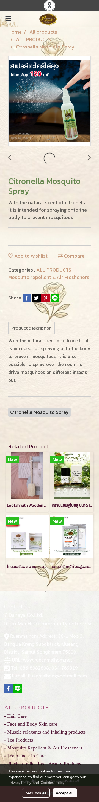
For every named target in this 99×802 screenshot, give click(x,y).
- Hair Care (15, 716)
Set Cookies (36, 792)
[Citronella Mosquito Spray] (49, 101)
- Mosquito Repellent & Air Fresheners (43, 748)
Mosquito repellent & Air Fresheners (48, 277)
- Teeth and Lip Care (25, 755)
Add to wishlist (30, 255)
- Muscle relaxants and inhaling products (45, 732)
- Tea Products (18, 740)
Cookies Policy (52, 782)
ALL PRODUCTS (54, 269)
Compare (74, 255)
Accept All (65, 792)
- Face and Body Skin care (30, 724)
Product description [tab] (31, 328)
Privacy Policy (20, 782)
